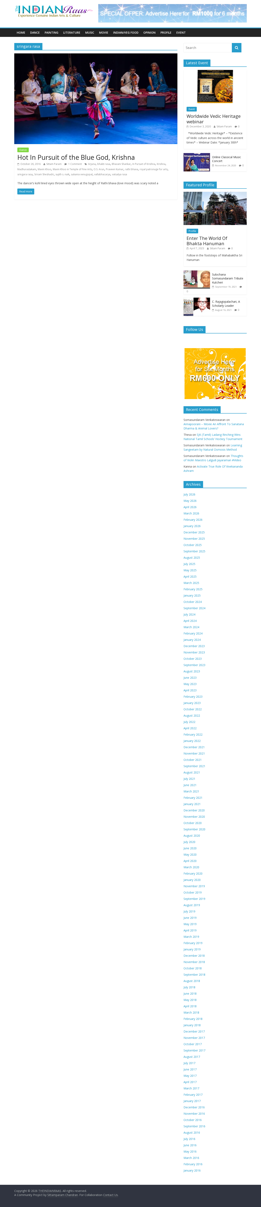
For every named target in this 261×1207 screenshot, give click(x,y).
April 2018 (190, 1006)
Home (21, 32)
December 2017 (194, 1031)
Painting (51, 32)
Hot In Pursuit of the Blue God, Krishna (76, 157)
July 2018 (189, 987)
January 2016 (192, 1170)
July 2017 (189, 1063)
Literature (71, 32)
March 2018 (191, 1012)
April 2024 (190, 621)
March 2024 (191, 627)
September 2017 (194, 1050)
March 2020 (191, 867)
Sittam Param (54, 164)
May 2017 (190, 1076)
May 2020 (190, 854)
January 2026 (192, 526)
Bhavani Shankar (121, 164)
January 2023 (192, 703)
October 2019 (193, 892)
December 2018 (194, 956)
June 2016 (190, 1145)
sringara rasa (25, 174)
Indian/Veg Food (125, 32)
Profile (165, 32)
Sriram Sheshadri (44, 174)
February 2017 (193, 1095)
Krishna (161, 164)
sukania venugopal (82, 174)
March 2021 (191, 791)
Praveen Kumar (114, 169)
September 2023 (194, 665)
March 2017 (191, 1088)
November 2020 (194, 817)
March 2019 (191, 937)
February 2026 (193, 520)
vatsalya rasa (119, 174)
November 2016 (194, 1113)
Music (89, 32)
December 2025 (194, 532)
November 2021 (194, 753)
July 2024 (189, 614)
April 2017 (190, 1082)
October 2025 (193, 545)
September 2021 (194, 766)
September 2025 (194, 551)
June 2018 (190, 993)
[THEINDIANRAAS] (54, 6)
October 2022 (193, 709)
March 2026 (191, 513)
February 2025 (193, 589)
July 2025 (189, 564)
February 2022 (193, 734)
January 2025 (192, 595)
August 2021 (192, 772)
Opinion (149, 32)
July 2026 (189, 494)
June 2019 (190, 918)
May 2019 (190, 924)
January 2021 (192, 804)
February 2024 (193, 633)
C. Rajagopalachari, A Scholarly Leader (226, 304)
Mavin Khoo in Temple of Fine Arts (72, 169)
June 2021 (190, 785)
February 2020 (193, 873)
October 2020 (193, 823)
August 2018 (192, 981)
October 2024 (193, 602)
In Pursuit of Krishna (143, 164)
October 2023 (193, 659)
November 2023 (194, 652)
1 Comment (75, 164)
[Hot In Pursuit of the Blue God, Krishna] (95, 56)
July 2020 (189, 842)
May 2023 (190, 684)
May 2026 (190, 501)
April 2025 (190, 576)
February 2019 (193, 943)
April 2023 (190, 690)
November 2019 (194, 886)
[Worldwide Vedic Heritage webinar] (215, 72)
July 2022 (189, 722)
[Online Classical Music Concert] (197, 155)
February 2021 (193, 798)
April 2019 (190, 930)
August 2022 (192, 715)
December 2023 (194, 646)
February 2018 (193, 1019)
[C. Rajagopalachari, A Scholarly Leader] (197, 300)
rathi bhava (131, 169)
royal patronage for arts (154, 169)
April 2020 (190, 861)
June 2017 (190, 1069)
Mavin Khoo (44, 169)
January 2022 (192, 741)
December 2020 (194, 810)
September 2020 (194, 829)
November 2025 (194, 539)
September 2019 (194, 899)
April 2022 (190, 728)
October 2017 (193, 1044)
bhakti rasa (103, 164)
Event (181, 32)
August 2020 (192, 835)
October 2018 (193, 968)
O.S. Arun (99, 169)
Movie (103, 32)
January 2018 (192, 1025)
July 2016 (189, 1139)
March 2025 (191, 583)
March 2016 (191, 1158)
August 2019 (192, 905)
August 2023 (192, 671)
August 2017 (192, 1057)
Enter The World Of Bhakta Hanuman (207, 240)
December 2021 (194, 747)
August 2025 (192, 557)
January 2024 (192, 640)
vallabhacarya (102, 174)
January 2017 (192, 1101)
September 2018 (194, 974)
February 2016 (193, 1164)
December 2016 (194, 1107)
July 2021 (189, 779)
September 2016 (194, 1126)
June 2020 (190, 848)
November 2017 (194, 1038)
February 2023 (193, 696)
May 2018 (190, 1000)
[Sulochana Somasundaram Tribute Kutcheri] (197, 273)
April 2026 (190, 507)
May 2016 (190, 1151)
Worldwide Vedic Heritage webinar (214, 118)
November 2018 (194, 962)
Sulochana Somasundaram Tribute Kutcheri (227, 278)
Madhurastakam (26, 169)
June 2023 (190, 678)
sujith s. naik (62, 174)
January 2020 (192, 880)
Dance (35, 32)
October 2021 (193, 760)
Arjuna (92, 164)
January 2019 (192, 949)
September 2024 (194, 608)
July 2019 (189, 911)
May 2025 (190, 570)
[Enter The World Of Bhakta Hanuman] (215, 194)
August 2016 (192, 1132)
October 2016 (193, 1120)
